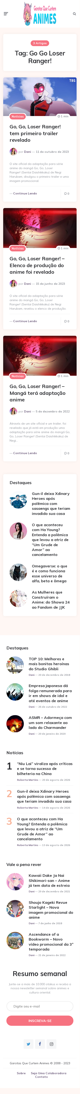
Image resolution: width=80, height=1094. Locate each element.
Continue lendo (25, 193)
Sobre (21, 1073)
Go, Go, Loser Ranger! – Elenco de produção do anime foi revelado (37, 265)
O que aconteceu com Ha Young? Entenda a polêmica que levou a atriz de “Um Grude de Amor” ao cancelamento (50, 539)
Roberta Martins (27, 779)
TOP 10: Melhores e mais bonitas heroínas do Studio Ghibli (49, 663)
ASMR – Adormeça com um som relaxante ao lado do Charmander (50, 722)
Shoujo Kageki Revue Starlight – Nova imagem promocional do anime (51, 910)
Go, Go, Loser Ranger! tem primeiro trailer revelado (35, 133)
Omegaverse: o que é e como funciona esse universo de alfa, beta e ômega (49, 573)
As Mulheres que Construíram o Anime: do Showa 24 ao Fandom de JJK (51, 599)
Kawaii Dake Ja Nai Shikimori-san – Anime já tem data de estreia (49, 880)
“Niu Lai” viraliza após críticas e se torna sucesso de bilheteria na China (45, 768)
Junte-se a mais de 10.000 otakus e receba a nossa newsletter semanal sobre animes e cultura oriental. (40, 988)
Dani (27, 151)
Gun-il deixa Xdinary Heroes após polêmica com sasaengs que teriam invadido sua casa (51, 503)
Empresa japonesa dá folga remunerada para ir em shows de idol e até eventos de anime (50, 693)
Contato (41, 1077)
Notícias (18, 116)
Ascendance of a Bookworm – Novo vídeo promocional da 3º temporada (51, 942)
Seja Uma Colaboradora (48, 1073)
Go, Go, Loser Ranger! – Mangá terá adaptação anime (37, 392)
